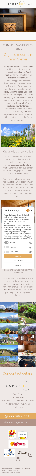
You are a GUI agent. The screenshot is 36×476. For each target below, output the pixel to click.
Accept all (18, 256)
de (29, 4)
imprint (4, 470)
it (34, 4)
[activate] (6, 247)
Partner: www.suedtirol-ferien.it (11, 472)
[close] (31, 210)
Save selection (18, 261)
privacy (10, 470)
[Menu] (3, 4)
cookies (16, 470)
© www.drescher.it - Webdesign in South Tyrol (16, 469)
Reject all (18, 265)
